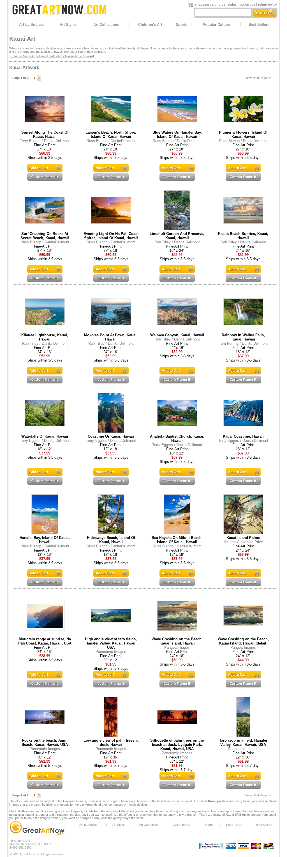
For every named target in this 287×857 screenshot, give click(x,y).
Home (14, 56)
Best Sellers (259, 24)
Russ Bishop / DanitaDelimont (111, 141)
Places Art (29, 56)
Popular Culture (216, 24)
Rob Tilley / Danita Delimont (177, 242)
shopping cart (205, 4)
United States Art (50, 56)
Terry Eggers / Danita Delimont (45, 141)
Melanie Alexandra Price (243, 542)
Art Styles (68, 24)
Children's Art (150, 24)
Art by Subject (31, 24)
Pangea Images (177, 647)
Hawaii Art (71, 56)
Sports (181, 24)
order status (228, 4)
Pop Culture (234, 824)
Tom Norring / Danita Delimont (243, 343)
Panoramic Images (111, 652)
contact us (247, 4)
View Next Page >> (258, 77)
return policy (267, 4)
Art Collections (106, 24)
